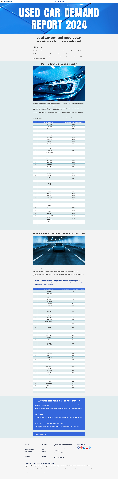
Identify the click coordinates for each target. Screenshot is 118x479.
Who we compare (28, 451)
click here (83, 468)
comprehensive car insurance (40, 56)
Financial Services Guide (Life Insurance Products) (64, 448)
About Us (27, 444)
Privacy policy (28, 446)
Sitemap (44, 456)
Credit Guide (56, 450)
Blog (43, 449)
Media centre (45, 453)
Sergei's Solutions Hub (59, 457)
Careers (44, 446)
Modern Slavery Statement (59, 452)
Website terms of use (29, 449)
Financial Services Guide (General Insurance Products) (63, 445)
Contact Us (44, 444)
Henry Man (39, 45)
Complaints (27, 456)
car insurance (43, 405)
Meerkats (44, 451)
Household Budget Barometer (60, 455)
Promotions (27, 453)
